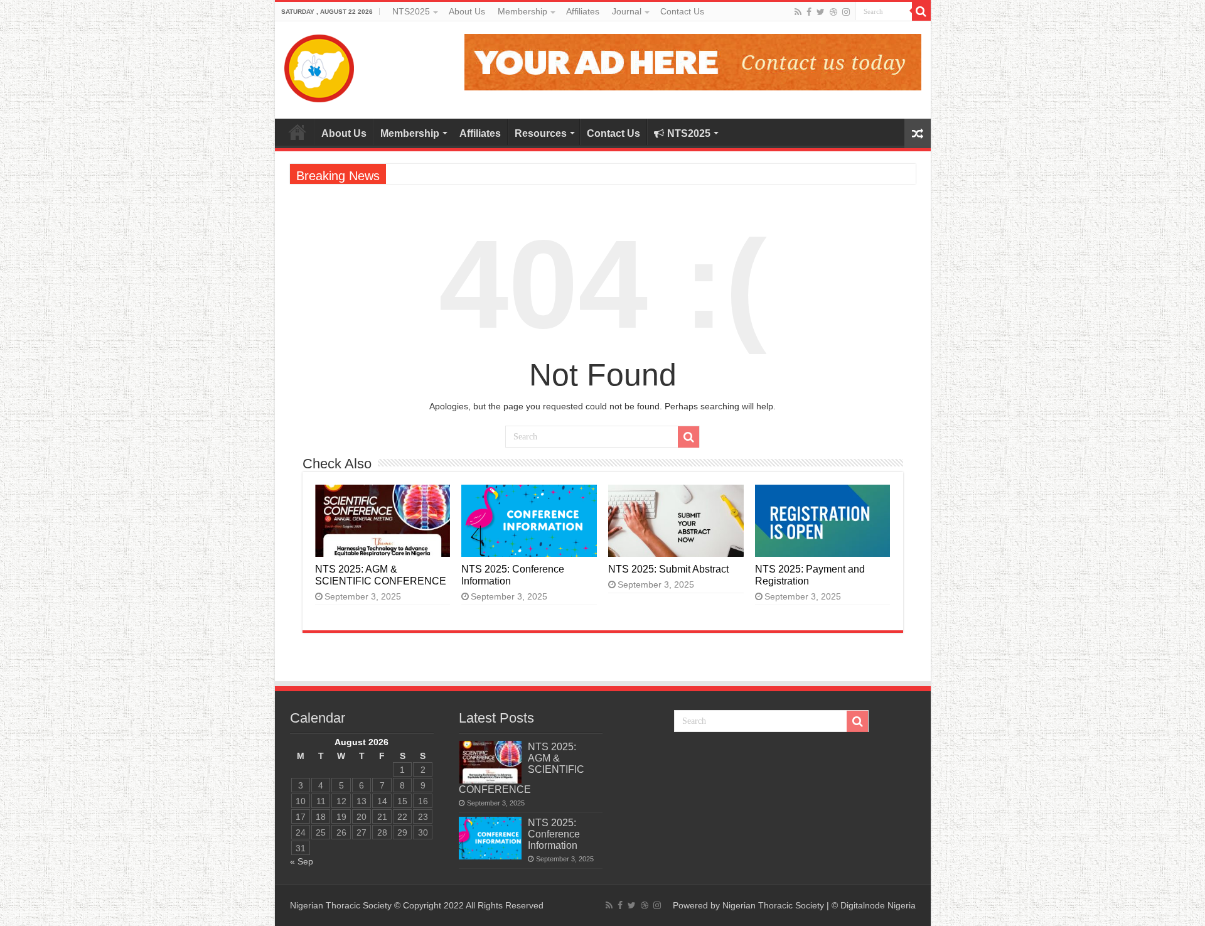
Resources (541, 133)
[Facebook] (809, 11)
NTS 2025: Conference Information (554, 834)
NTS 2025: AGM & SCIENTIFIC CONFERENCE (380, 574)
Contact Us (682, 11)
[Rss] (798, 11)
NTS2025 (411, 11)
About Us (467, 11)
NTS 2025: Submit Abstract (668, 568)
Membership (522, 11)
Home (297, 132)
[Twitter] (820, 11)
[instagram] (846, 11)
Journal (626, 11)
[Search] (921, 11)
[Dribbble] (833, 11)
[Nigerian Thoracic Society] (319, 66)
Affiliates (582, 11)
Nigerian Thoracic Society (773, 905)
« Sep (301, 861)
